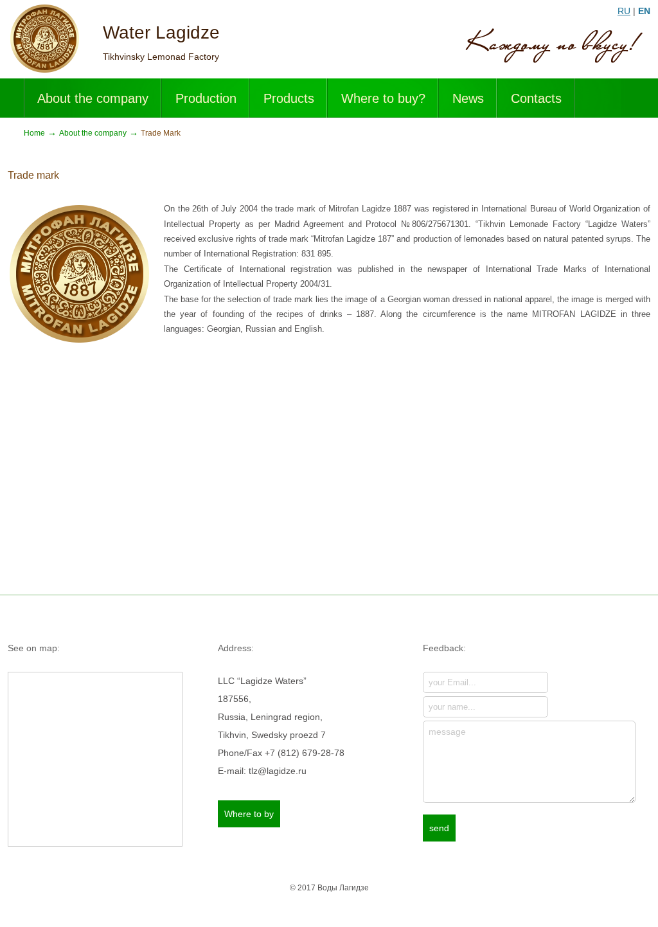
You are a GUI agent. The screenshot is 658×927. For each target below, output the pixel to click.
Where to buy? (383, 98)
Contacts (536, 98)
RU (624, 11)
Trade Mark (161, 133)
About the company (92, 98)
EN (644, 11)
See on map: (34, 648)
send (439, 828)
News (468, 98)
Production (205, 98)
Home (34, 133)
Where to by (249, 814)
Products (288, 98)
